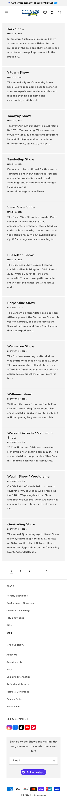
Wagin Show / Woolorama (28, 476)
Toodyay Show (19, 116)
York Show (15, 29)
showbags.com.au (38, 795)
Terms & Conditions (18, 691)
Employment (13, 706)
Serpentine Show (21, 303)
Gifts (9, 625)
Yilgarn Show (18, 72)
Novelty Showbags (17, 595)
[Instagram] (9, 727)
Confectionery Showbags (21, 603)
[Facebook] (15, 727)
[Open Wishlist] (44, 12)
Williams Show (19, 394)
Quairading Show (21, 524)
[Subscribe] (54, 760)
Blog (9, 632)
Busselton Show (20, 255)
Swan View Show (21, 207)
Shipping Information (19, 676)
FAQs (10, 669)
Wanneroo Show (20, 346)
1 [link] (11, 571)
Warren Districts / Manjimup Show (30, 435)
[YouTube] (27, 727)
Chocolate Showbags (19, 610)
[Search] (52, 13)
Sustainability (14, 662)
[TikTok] (21, 727)
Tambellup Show (20, 159)
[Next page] (55, 571)
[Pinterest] (33, 727)
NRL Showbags (15, 617)
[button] (6, 12)
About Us (12, 654)
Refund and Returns (18, 684)
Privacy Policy (14, 699)
